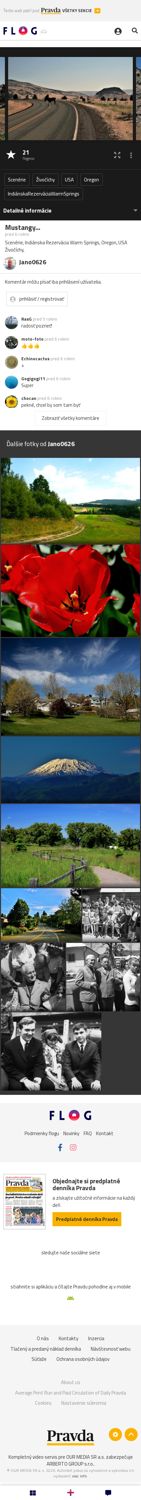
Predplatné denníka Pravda (87, 1219)
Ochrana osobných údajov (83, 1359)
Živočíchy (45, 179)
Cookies (43, 1402)
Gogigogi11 (33, 378)
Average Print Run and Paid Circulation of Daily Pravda (70, 1392)
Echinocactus (35, 358)
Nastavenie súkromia (83, 1402)
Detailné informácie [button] (27, 211)
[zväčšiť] (117, 155)
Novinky (71, 1133)
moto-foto (32, 339)
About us (70, 1382)
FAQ (88, 1133)
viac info (79, 1476)
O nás (43, 1338)
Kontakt (104, 1133)
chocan (28, 398)
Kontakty (68, 1338)
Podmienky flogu (42, 1133)
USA (69, 179)
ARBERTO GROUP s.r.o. (70, 1464)
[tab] (70, 207)
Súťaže (39, 1359)
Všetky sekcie (77, 11)
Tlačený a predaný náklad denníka (45, 1348)
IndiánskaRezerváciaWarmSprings (43, 193)
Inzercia (96, 1338)
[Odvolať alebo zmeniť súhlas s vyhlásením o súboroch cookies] (115, 1434)
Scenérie (17, 179)
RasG (26, 319)
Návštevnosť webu (111, 1348)
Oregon (91, 179)
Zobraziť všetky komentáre (70, 418)
